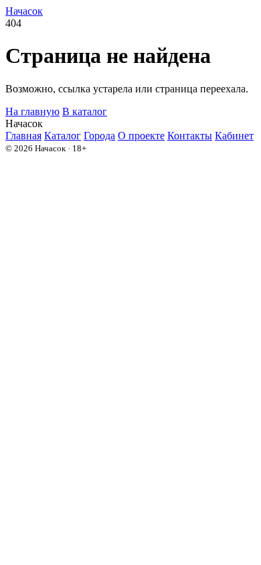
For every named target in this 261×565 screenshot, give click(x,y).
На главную (32, 111)
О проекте (141, 135)
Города (99, 135)
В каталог (84, 111)
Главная (23, 135)
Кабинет (234, 135)
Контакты (189, 135)
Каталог (62, 135)
